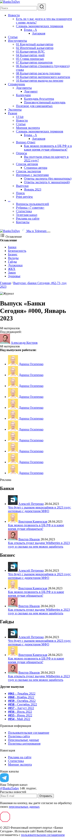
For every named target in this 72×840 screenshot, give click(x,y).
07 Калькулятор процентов (34, 62)
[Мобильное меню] (48, 232)
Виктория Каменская (32, 521)
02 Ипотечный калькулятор (34, 48)
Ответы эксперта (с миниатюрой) (47, 182)
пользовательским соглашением (43, 835)
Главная (5, 283)
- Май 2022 (19, 719)
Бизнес (12, 254)
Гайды (12, 261)
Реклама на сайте (27, 218)
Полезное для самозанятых (34, 106)
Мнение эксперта (20, 764)
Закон (12, 272)
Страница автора (35, 167)
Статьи (13, 37)
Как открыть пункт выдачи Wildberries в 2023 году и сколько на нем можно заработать (39, 544)
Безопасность (17, 250)
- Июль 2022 (20, 711)
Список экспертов (28, 171)
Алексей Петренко (31, 503)
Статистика (24, 211)
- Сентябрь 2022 (22, 704)
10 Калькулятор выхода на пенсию (39, 80)
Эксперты (15, 109)
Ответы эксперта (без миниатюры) (47, 178)
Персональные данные (23, 740)
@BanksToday (9, 788)
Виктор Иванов (29, 539)
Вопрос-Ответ (25, 142)
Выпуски (22, 186)
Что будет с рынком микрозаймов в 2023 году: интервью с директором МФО (39, 509)
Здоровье (14, 276)
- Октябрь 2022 (22, 700)
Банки (12, 247)
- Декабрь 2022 (21, 693)
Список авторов (27, 164)
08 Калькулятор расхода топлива (38, 73)
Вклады (13, 258)
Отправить (45, 795)
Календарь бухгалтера (39, 98)
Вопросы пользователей (32, 204)
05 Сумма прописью (30, 58)
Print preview (24, 196)
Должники (15, 265)
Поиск (20, 193)
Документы (24, 88)
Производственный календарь (44, 102)
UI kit (19, 117)
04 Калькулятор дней (30, 55)
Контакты (22, 222)
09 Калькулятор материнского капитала (43, 77)
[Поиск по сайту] (42, 7)
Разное (12, 113)
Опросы (21, 153)
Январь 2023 (32, 189)
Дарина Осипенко (31, 364)
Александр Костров (24, 342)
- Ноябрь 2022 (21, 697)
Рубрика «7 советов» (30, 207)
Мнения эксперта (28, 127)
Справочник (16, 84)
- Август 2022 (21, 708)
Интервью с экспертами (32, 175)
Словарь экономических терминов (39, 26)
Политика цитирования (24, 743)
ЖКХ (11, 269)
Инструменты (17, 40)
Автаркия (38, 33)
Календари (23, 95)
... (9, 200)
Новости (14, 15)
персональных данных (24, 806)
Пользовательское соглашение (28, 732)
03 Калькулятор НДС (30, 51)
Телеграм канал (26, 215)
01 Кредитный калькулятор (34, 44)
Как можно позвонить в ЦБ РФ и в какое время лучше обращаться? (48, 147)
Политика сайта (19, 736)
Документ (31, 91)
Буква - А (30, 29)
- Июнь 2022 (20, 715)
